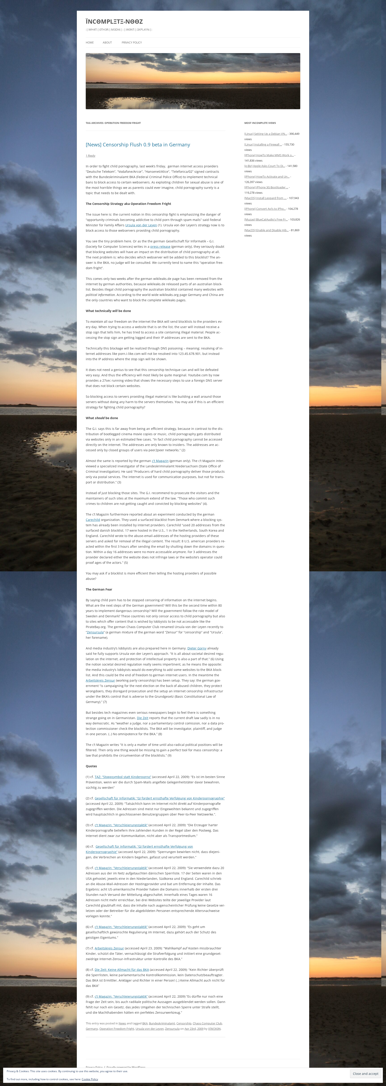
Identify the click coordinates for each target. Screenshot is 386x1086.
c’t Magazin (160, 461)
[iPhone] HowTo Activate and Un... (267, 177)
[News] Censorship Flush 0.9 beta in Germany (138, 144)
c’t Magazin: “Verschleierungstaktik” (121, 825)
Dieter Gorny (196, 648)
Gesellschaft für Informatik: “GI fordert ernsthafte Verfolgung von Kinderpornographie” (160, 798)
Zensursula (95, 632)
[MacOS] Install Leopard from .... (265, 198)
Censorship (183, 1023)
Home (90, 42)
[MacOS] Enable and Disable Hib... (266, 230)
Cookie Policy (90, 1079)
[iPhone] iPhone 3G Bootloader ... (266, 187)
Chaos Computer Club (207, 1023)
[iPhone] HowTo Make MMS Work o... (269, 155)
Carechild (93, 520)
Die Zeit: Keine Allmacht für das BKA (122, 969)
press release (160, 246)
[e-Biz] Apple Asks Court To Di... (264, 166)
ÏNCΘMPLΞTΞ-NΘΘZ (114, 21)
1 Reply (90, 156)
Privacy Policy (132, 42)
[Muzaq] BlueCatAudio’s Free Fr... (266, 219)
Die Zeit (142, 718)
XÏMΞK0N (214, 1029)
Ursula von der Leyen (141, 225)
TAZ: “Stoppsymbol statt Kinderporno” (123, 777)
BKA (145, 1023)
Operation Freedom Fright (116, 1029)
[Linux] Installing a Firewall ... (263, 144)
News (122, 1023)
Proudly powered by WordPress (126, 1067)
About (107, 42)
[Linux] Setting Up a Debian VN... (265, 134)
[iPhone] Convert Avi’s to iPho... (265, 209)
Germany (92, 1029)
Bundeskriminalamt (162, 1023)
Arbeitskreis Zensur (100, 680)
